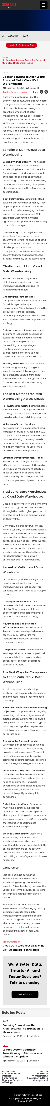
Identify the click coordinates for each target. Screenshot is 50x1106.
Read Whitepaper (23, 946)
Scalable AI (33, 88)
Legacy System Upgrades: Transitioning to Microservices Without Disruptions (22, 1053)
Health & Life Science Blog (21, 45)
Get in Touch (25, 994)
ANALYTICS (13, 36)
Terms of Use (35, 1095)
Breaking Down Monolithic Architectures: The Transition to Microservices (23, 1028)
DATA (25, 36)
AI (3, 36)
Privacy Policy (21, 1095)
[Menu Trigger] (44, 5)
